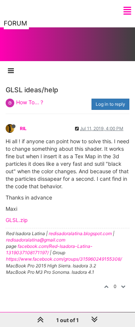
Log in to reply (110, 104)
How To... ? (29, 102)
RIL (23, 128)
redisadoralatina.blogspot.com (80, 233)
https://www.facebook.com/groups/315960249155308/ (64, 259)
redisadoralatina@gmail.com (35, 240)
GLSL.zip (17, 220)
